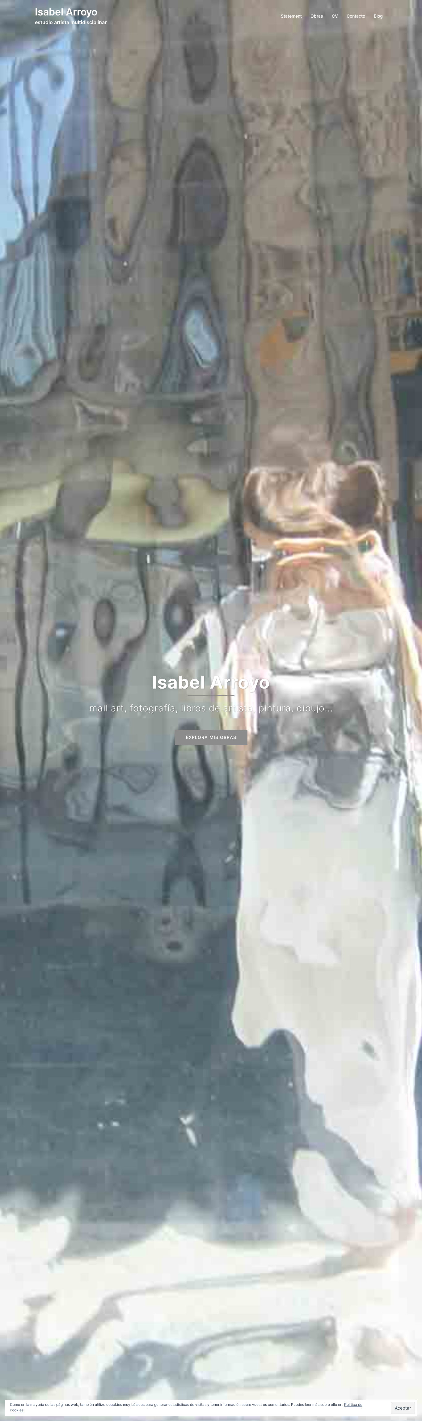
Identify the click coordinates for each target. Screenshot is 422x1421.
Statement (291, 16)
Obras (316, 16)
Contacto (356, 16)
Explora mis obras (211, 737)
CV (335, 16)
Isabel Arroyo (66, 12)
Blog (378, 16)
